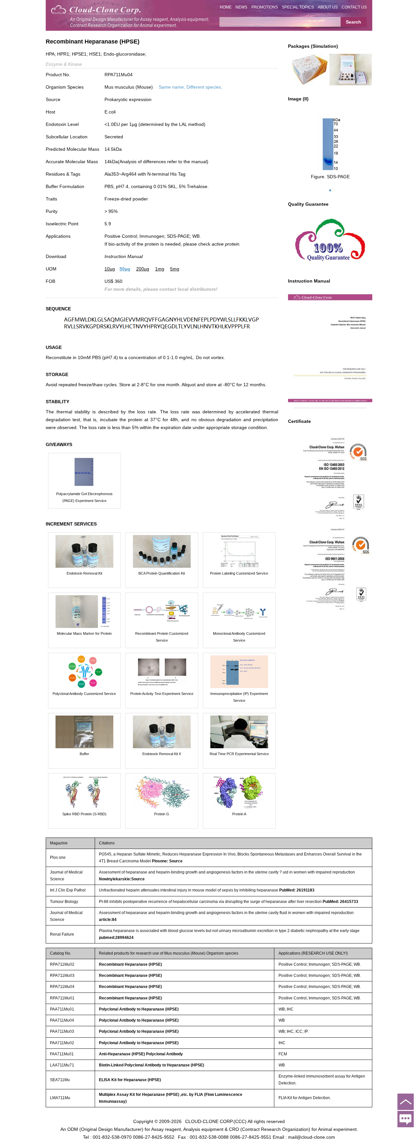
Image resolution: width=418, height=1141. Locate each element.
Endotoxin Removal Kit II (161, 754)
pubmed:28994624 (116, 937)
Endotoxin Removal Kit (84, 573)
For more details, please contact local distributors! (160, 289)
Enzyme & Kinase (64, 64)
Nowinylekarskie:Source (122, 879)
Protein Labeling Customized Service (239, 573)
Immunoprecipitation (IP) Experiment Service (239, 697)
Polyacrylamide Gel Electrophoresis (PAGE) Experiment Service (84, 497)
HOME (226, 7)
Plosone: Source (167, 861)
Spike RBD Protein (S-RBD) (84, 814)
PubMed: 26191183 (296, 890)
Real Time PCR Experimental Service (239, 754)
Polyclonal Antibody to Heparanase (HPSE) (139, 1009)
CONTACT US (354, 7)
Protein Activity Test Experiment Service (161, 694)
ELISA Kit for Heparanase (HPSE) (130, 1080)
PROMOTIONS (264, 7)
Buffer (84, 754)
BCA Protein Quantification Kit (161, 573)
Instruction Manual (123, 256)
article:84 (108, 919)
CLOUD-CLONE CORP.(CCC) (216, 1121)
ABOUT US (328, 7)
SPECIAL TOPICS (298, 7)
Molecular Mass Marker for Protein (84, 633)
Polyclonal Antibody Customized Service (84, 694)
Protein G (161, 814)
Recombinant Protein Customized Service (161, 636)
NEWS (241, 7)
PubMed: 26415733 (340, 901)
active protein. (226, 244)
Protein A (239, 814)
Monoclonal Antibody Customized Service (239, 636)
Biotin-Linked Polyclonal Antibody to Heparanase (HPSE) (151, 1065)
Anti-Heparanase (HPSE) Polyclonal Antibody (141, 1054)
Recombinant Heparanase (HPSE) (130, 964)
